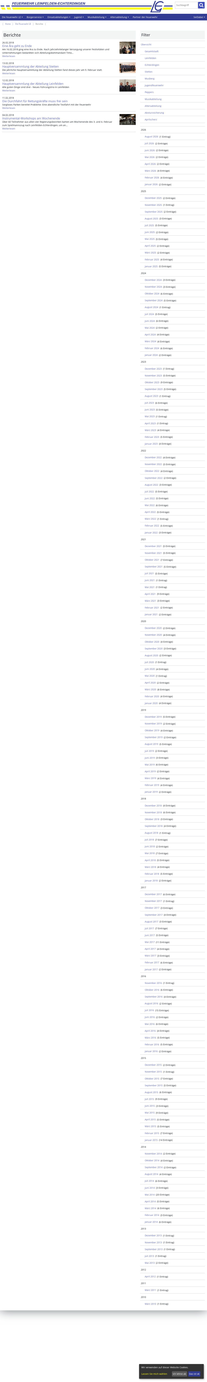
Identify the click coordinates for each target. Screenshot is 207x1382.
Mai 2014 (150, 1194)
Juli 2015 (149, 1099)
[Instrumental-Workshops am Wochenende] (128, 119)
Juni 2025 (150, 232)
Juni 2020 (150, 669)
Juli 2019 (149, 750)
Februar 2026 (152, 177)
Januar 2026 (151, 184)
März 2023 (150, 430)
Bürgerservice (36, 18)
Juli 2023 (149, 402)
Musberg (149, 78)
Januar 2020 (151, 703)
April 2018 (150, 860)
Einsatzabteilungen (59, 18)
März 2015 (150, 1126)
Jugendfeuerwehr (154, 85)
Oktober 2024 (152, 293)
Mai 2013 (150, 1262)
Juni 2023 (150, 409)
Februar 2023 (152, 436)
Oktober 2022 (152, 470)
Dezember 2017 (153, 894)
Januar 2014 (151, 1221)
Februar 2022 (152, 525)
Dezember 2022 (153, 457)
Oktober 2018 (152, 819)
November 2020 (153, 634)
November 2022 (153, 464)
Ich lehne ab (179, 1373)
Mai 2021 (150, 587)
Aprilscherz (151, 119)
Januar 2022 (151, 532)
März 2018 (150, 867)
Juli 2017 (149, 928)
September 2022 (154, 477)
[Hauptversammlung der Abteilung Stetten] (128, 67)
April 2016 (150, 1030)
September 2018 (154, 826)
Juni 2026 (150, 150)
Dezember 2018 (153, 805)
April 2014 (150, 1201)
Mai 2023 (150, 416)
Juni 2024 (150, 320)
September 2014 (154, 1167)
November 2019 (153, 723)
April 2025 (150, 245)
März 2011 (150, 1290)
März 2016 (150, 1037)
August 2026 (151, 136)
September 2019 (154, 737)
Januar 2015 (151, 1140)
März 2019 (150, 778)
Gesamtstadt (151, 51)
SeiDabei (200, 18)
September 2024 (154, 300)
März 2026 (150, 170)
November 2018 (153, 812)
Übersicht (146, 44)
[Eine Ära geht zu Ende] (128, 48)
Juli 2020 (149, 662)
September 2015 (154, 1085)
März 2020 (150, 689)
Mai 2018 (150, 853)
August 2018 (151, 832)
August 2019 (151, 744)
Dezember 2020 (153, 628)
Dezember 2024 (153, 279)
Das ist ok (194, 1373)
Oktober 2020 (152, 641)
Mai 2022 (150, 505)
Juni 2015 (150, 1105)
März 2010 (150, 1303)
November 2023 (153, 375)
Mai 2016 (150, 1024)
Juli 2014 (149, 1180)
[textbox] (186, 5)
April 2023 (150, 423)
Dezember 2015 (153, 1064)
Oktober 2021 (152, 559)
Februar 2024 (152, 348)
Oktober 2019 (152, 730)
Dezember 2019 (153, 716)
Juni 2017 (150, 935)
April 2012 (150, 1276)
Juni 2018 (150, 846)
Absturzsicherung (154, 112)
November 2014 (153, 1153)
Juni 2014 (150, 1187)
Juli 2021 (149, 573)
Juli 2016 (149, 1010)
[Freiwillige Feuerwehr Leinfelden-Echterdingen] (89, 6)
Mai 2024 (150, 327)
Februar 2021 (152, 607)
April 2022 (150, 511)
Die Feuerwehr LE (13, 18)
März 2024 (150, 341)
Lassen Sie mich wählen (154, 1373)
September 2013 (154, 1249)
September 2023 (154, 389)
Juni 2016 (150, 1017)
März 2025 (150, 252)
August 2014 (151, 1174)
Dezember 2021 (153, 546)
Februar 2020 (152, 696)
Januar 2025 (151, 266)
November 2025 (153, 204)
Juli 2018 (149, 839)
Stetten (149, 71)
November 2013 (153, 1242)
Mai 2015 (150, 1112)
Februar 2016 (152, 1044)
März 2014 (150, 1208)
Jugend (79, 18)
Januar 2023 (151, 443)
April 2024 (150, 334)
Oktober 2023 (152, 382)
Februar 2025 (152, 259)
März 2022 (150, 518)
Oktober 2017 (152, 907)
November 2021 (153, 552)
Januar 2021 (151, 614)
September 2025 (154, 211)
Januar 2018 (151, 880)
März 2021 (150, 600)
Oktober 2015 (152, 1078)
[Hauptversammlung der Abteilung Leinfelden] (128, 85)
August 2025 (151, 218)
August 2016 (151, 1003)
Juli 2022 (149, 491)
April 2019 (150, 771)
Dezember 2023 (153, 368)
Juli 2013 (149, 1256)
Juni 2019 (150, 757)
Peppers (149, 92)
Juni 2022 (150, 498)
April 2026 (150, 163)
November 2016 (153, 983)
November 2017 (153, 901)
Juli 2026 (149, 143)
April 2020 (150, 682)
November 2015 (153, 1071)
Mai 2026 (150, 157)
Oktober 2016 (152, 989)
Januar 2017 (151, 969)
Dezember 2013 (153, 1235)
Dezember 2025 (153, 197)
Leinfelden (150, 58)
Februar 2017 (152, 962)
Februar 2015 (152, 1133)
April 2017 (150, 948)
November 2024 (153, 286)
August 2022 (151, 484)
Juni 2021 (150, 580)
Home (8, 24)
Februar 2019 (152, 785)
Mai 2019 (150, 764)
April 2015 (150, 1119)
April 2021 (150, 593)
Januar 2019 (151, 791)
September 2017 (154, 914)
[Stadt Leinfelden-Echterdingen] (160, 6)
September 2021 (154, 566)
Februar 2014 (152, 1215)
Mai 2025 (150, 238)
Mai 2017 (150, 942)
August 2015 (151, 1092)
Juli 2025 (149, 225)
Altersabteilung (120, 18)
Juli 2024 (149, 314)
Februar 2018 (152, 873)
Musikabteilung (97, 18)
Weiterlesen (8, 56)
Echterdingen (152, 64)
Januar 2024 (151, 354)
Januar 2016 (151, 1051)
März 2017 (150, 955)
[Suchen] (201, 5)
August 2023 (151, 395)
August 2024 (151, 307)
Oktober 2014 (152, 1160)
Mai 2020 (150, 675)
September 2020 (154, 648)
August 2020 (151, 655)
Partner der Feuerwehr (145, 17)
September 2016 (154, 996)
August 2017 (151, 921)
